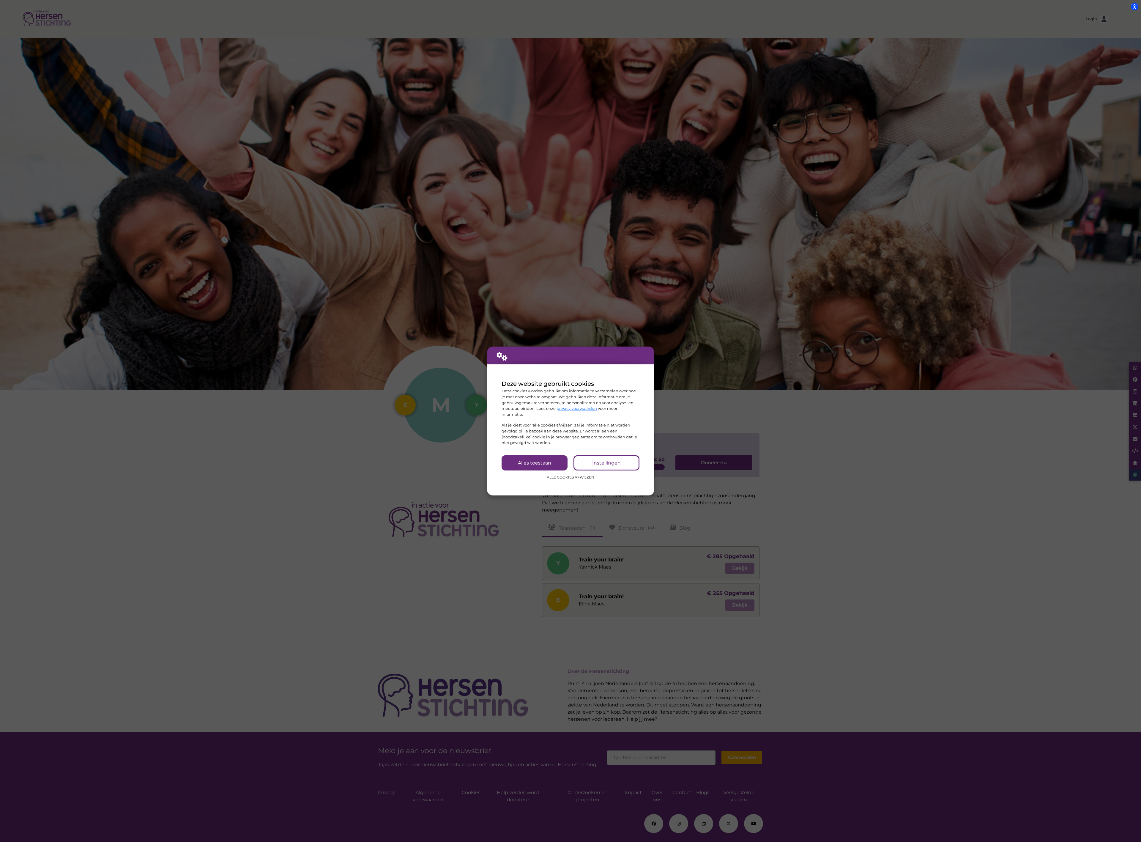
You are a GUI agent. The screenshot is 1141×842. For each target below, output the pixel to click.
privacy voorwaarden (577, 408)
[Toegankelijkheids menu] (1134, 6)
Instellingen (606, 463)
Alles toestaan (534, 463)
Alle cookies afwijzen (570, 477)
